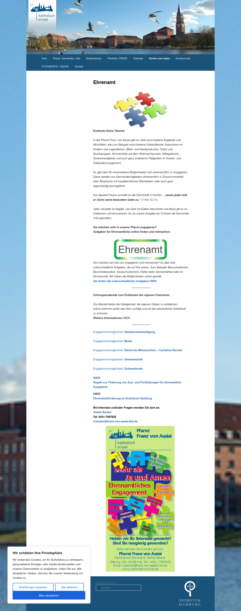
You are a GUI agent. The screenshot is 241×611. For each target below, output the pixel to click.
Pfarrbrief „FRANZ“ (117, 58)
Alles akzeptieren (49, 595)
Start (44, 58)
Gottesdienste (93, 58)
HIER (126, 318)
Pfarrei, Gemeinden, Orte (66, 58)
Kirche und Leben (159, 58)
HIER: (97, 378)
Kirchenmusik (183, 58)
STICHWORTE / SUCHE (55, 66)
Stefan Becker (102, 412)
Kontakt (79, 66)
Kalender (138, 58)
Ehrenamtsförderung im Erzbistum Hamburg (122, 398)
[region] (49, 575)
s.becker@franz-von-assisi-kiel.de (115, 421)
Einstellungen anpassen (33, 587)
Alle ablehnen (69, 587)
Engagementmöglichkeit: (124, 332)
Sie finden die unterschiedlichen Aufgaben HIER (124, 281)
